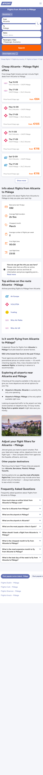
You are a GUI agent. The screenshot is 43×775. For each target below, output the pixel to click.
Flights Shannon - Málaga (11, 591)
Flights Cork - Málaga (9, 587)
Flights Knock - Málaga (10, 595)
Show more (21, 181)
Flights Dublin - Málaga (10, 583)
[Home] (6, 3)
